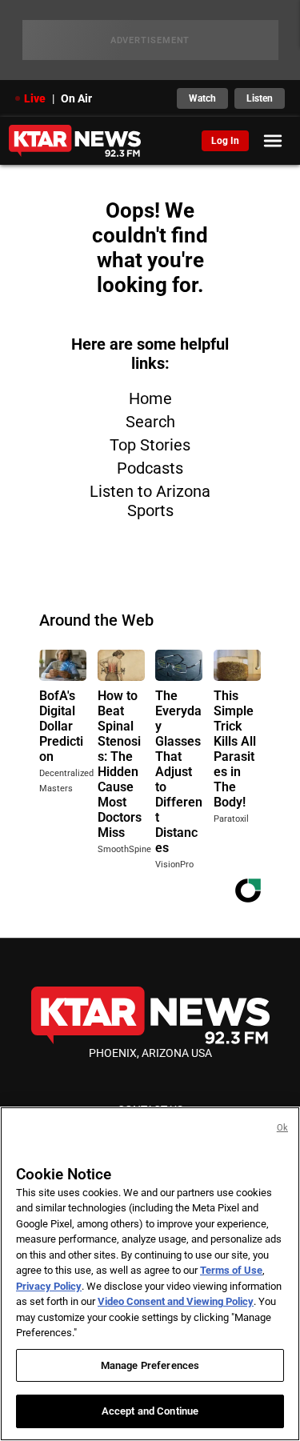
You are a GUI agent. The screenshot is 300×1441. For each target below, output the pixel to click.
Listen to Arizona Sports (150, 501)
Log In (225, 140)
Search (150, 421)
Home (150, 398)
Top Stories (150, 444)
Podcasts (150, 468)
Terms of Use (231, 1270)
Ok (282, 1128)
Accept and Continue (150, 1411)
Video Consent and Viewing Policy (176, 1301)
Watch (202, 98)
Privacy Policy (49, 1286)
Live (35, 98)
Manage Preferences (150, 1365)
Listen (259, 98)
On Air (76, 98)
